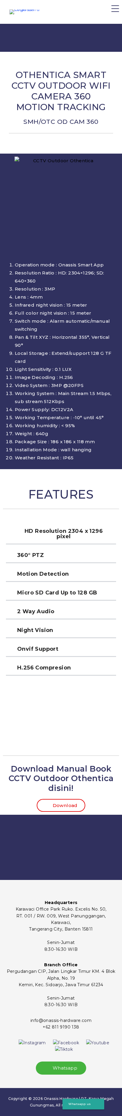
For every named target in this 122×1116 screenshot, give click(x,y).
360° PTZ (30, 555)
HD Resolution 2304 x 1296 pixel (64, 533)
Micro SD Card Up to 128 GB (57, 592)
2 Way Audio (35, 611)
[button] (61, 534)
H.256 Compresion (44, 667)
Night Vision (35, 630)
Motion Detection (43, 574)
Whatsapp (64, 1068)
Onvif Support (37, 649)
